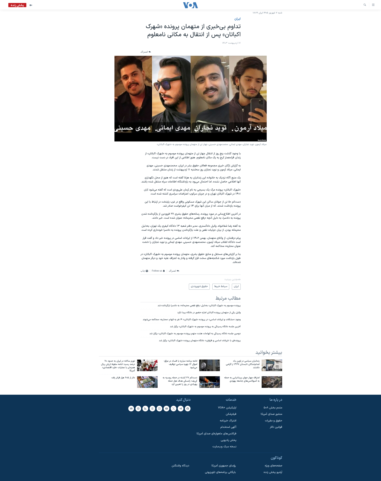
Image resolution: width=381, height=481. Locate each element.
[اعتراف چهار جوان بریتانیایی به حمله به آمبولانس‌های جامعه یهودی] (272, 382)
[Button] (145, 52)
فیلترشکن (231, 414)
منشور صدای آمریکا (271, 414)
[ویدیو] (30, 5)
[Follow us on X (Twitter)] (173, 408)
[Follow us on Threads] (152, 408)
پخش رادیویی (228, 440)
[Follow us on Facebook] (187, 408)
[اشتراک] (131, 408)
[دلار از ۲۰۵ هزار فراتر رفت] (147, 382)
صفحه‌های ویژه (273, 466)
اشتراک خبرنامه (228, 421)
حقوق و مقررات (273, 421)
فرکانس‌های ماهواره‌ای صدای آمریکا (216, 434)
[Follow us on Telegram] (180, 408)
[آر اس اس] (145, 408)
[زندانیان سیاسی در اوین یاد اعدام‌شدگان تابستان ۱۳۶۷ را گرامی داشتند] (272, 365)
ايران (237, 19)
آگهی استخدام (228, 427)
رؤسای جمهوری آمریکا (223, 466)
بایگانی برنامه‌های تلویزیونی (220, 472)
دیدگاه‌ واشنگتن (180, 466)
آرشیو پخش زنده (273, 472)
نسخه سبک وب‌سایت (224, 447)
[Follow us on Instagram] (159, 408)
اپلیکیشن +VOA (227, 408)
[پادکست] (138, 408)
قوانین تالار (276, 427)
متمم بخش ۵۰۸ (273, 408)
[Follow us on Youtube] (166, 408)
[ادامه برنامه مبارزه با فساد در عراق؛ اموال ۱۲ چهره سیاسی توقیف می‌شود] (209, 365)
